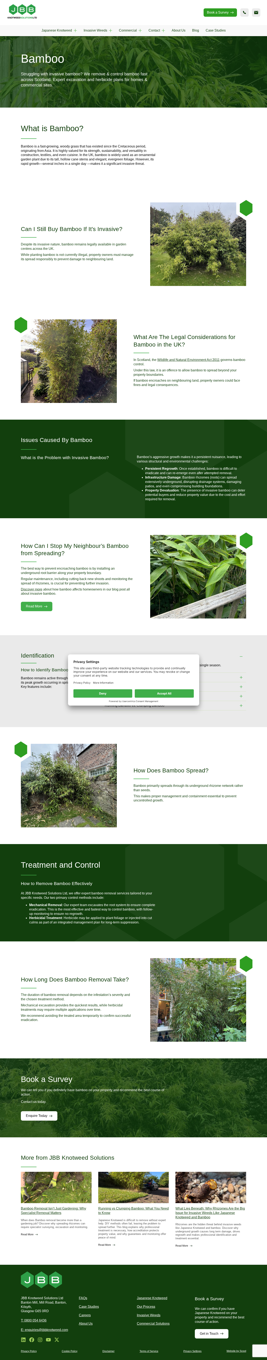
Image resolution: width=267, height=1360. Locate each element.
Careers (85, 1315)
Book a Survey (218, 12)
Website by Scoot (236, 1351)
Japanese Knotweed (57, 30)
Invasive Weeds (95, 30)
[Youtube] (48, 1339)
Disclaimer (108, 1351)
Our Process (146, 1306)
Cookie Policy (69, 1351)
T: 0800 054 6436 (34, 1320)
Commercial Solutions (153, 1323)
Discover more (31, 589)
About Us (178, 30)
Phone (244, 12)
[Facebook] (31, 1339)
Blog (195, 30)
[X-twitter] (56, 1339)
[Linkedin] (23, 1339)
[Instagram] (40, 1339)
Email (256, 12)
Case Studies (216, 30)
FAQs (83, 1298)
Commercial (128, 30)
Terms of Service (149, 1351)
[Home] (22, 12)
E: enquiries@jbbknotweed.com (44, 1330)
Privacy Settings (192, 1351)
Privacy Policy (29, 1351)
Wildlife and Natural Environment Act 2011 (188, 360)
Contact (154, 30)
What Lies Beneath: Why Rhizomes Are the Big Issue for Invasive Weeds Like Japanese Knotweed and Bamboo (210, 1213)
